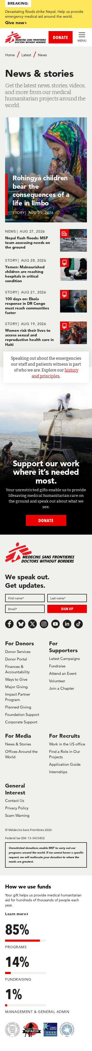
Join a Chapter (61, 688)
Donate (46, 520)
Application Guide (64, 764)
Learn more (15, 914)
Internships (58, 771)
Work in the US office (67, 744)
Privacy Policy (16, 808)
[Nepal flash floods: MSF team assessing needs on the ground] (46, 240)
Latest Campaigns (64, 658)
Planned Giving (18, 707)
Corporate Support (21, 721)
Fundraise (57, 666)
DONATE (60, 37)
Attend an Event (62, 673)
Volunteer (57, 680)
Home (10, 55)
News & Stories (18, 744)
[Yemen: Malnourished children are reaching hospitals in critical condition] (46, 270)
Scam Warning (17, 815)
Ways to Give (16, 679)
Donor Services (17, 651)
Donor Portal (16, 659)
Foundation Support (22, 714)
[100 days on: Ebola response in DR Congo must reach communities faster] (46, 302)
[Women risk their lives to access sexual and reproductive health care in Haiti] (46, 334)
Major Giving (16, 686)
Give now (14, 22)
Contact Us (14, 800)
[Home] (25, 37)
